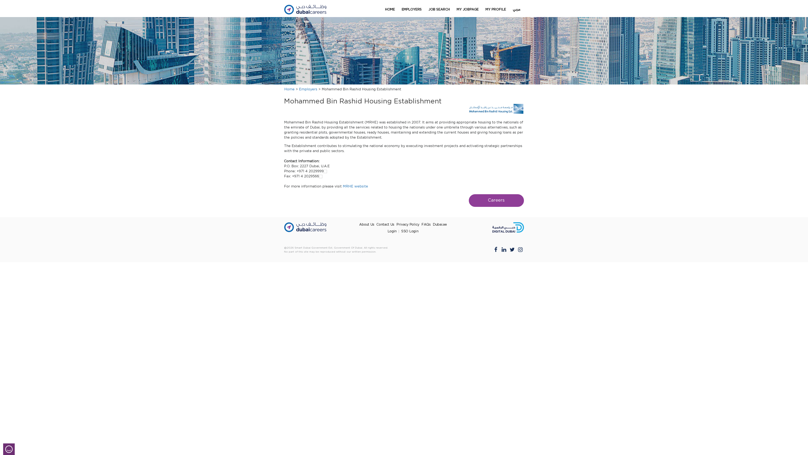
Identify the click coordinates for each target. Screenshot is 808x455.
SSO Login (409, 231)
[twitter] (512, 249)
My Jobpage (468, 9)
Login (392, 231)
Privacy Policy (407, 224)
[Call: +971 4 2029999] (325, 171)
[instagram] (520, 249)
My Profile (495, 9)
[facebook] (495, 249)
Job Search (439, 9)
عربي (517, 9)
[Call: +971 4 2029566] (320, 176)
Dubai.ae (440, 224)
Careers (496, 200)
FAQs (426, 224)
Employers (412, 9)
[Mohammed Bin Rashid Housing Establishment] (496, 109)
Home (390, 9)
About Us (367, 224)
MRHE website (355, 186)
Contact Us (385, 224)
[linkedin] (504, 249)
